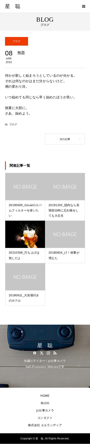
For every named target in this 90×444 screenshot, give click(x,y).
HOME (44, 395)
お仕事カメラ (45, 410)
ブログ (16, 41)
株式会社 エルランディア (45, 425)
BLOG (45, 403)
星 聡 (12, 6)
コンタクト (45, 417)
